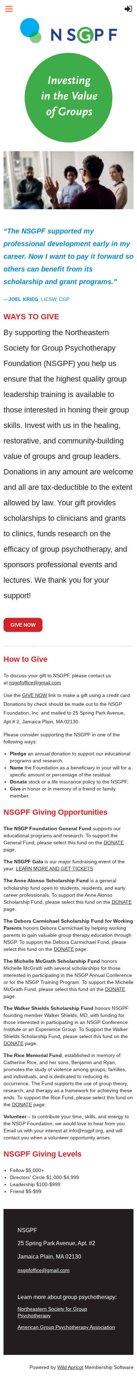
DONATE (114, 842)
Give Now (23, 625)
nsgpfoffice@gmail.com (35, 682)
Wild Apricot (70, 1367)
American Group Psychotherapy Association (66, 1327)
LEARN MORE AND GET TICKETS (54, 868)
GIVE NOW (34, 695)
